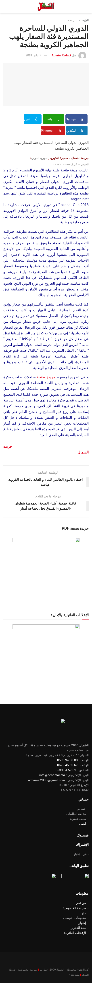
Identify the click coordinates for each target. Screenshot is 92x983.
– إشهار (84, 923)
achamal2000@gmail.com (46, 780)
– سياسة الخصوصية (76, 908)
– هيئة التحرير (80, 927)
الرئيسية (84, 20)
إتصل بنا (44, 969)
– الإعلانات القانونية (76, 933)
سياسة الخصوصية (28, 969)
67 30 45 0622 (67, 765)
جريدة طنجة (46, 377)
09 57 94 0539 (66, 770)
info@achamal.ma (52, 775)
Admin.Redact (61, 55)
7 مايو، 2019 (33, 55)
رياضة (71, 20)
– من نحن (82, 903)
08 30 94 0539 (67, 760)
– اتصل (84, 823)
